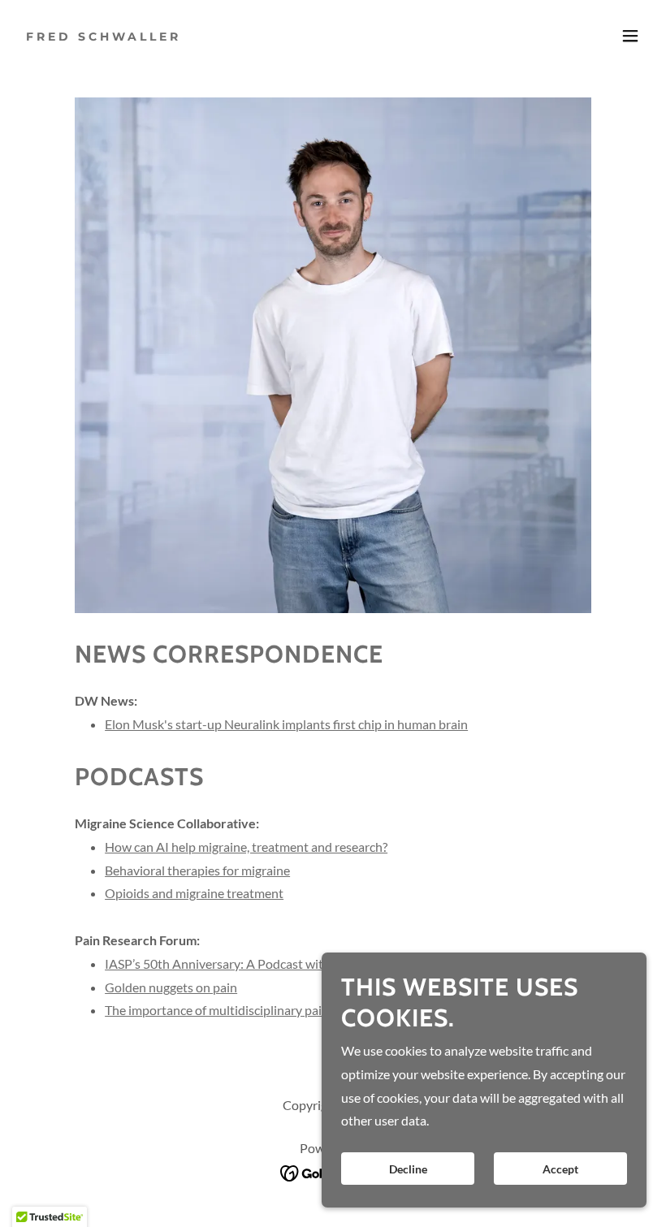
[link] (103, 35)
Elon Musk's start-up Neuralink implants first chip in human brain (286, 724)
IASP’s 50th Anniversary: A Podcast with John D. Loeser (260, 963)
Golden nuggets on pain (171, 987)
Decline (408, 1169)
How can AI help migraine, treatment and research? (246, 846)
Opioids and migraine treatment (194, 893)
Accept (560, 1169)
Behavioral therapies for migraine (197, 870)
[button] (630, 35)
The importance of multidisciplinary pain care (230, 1009)
